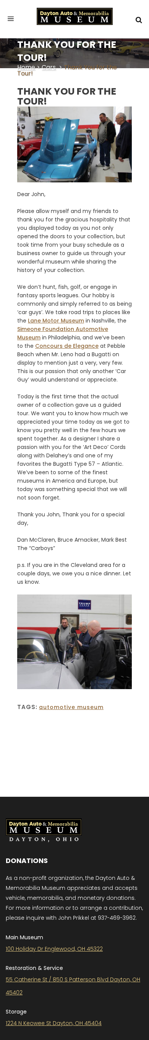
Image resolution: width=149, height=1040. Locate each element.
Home (26, 67)
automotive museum (71, 707)
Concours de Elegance (67, 346)
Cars (49, 67)
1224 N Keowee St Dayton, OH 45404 (54, 1023)
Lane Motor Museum (56, 320)
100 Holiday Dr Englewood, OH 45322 (54, 949)
